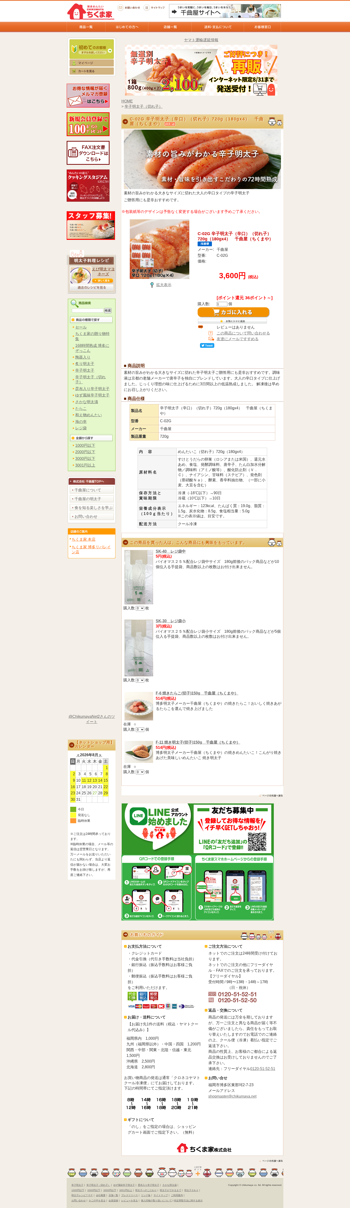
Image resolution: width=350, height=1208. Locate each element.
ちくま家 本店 (83, 539)
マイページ (92, 63)
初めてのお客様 (92, 48)
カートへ (92, 73)
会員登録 (113, 1200)
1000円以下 (85, 445)
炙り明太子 (84, 364)
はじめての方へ (126, 26)
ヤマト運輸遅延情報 (201, 40)
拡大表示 (163, 285)
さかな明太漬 (86, 402)
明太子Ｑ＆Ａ (191, 1190)
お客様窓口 (262, 26)
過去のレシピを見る (91, 287)
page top (271, 795)
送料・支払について (217, 26)
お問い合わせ (128, 7)
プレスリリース (129, 1195)
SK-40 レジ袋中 (171, 551)
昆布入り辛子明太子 (92, 389)
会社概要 (100, 1195)
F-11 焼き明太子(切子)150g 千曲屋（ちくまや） (198, 742)
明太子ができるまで (170, 1190)
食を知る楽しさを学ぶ (94, 508)
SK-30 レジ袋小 (171, 621)
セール (81, 327)
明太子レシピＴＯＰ (82, 1195)
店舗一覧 (169, 26)
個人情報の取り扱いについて (156, 1200)
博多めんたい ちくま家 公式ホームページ (90, 11)
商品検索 (92, 303)
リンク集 (145, 1195)
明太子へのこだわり (146, 1190)
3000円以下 (85, 459)
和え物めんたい (88, 415)
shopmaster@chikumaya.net (232, 1096)
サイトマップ (155, 7)
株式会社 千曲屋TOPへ (92, 480)
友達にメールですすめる (238, 339)
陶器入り (82, 357)
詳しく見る (103, 280)
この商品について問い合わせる (243, 333)
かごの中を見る (97, 1200)
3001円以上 (85, 465)
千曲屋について (88, 490)
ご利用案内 (177, 1195)
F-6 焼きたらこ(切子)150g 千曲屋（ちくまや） (197, 693)
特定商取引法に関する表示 (188, 1200)
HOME (127, 101)
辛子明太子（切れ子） (144, 106)
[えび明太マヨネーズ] (80, 283)
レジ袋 (81, 428)
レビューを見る (129, 1200)
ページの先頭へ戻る (271, 1161)
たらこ (81, 408)
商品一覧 (86, 26)
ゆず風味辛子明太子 (92, 395)
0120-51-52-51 (262, 1069)
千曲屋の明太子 (88, 499)
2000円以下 (85, 452)
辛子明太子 (84, 370)
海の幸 (81, 422)
